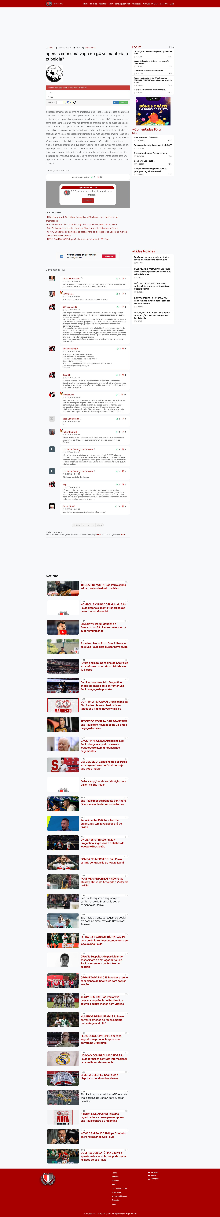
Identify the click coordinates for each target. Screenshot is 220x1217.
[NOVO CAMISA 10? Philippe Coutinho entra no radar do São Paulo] (64, 1136)
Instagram (154, 1179)
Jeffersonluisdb (70, 307)
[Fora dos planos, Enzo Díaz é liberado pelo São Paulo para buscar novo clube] (64, 646)
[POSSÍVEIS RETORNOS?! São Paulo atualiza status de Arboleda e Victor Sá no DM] (64, 881)
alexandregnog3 (70, 348)
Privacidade (136, 4)
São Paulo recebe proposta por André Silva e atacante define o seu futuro (82, 228)
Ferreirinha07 (69, 506)
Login (172, 4)
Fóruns (51, 48)
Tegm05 (66, 375)
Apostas (102, 4)
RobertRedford (70, 432)
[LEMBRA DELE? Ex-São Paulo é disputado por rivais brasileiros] (64, 1078)
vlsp (64, 484)
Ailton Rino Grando (71, 278)
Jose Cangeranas (71, 419)
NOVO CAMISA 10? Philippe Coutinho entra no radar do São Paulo (78, 239)
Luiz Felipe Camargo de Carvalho (78, 449)
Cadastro (164, 4)
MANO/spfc (68, 294)
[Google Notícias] (88, 256)
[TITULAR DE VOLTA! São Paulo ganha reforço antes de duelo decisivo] (64, 588)
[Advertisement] (110, 25)
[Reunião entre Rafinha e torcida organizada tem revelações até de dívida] (64, 823)
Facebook (154, 1172)
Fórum (110, 4)
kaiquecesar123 (90, 48)
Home (85, 4)
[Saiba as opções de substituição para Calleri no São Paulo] (64, 784)
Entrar (171, 47)
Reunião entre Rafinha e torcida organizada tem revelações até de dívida (82, 224)
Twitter (153, 1175)
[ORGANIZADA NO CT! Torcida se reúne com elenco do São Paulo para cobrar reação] (64, 980)
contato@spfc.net (122, 4)
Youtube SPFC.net (150, 4)
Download (88, 200)
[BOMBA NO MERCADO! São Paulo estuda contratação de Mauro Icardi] (64, 862)
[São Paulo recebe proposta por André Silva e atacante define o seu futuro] (64, 803)
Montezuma (68, 394)
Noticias (93, 4)
